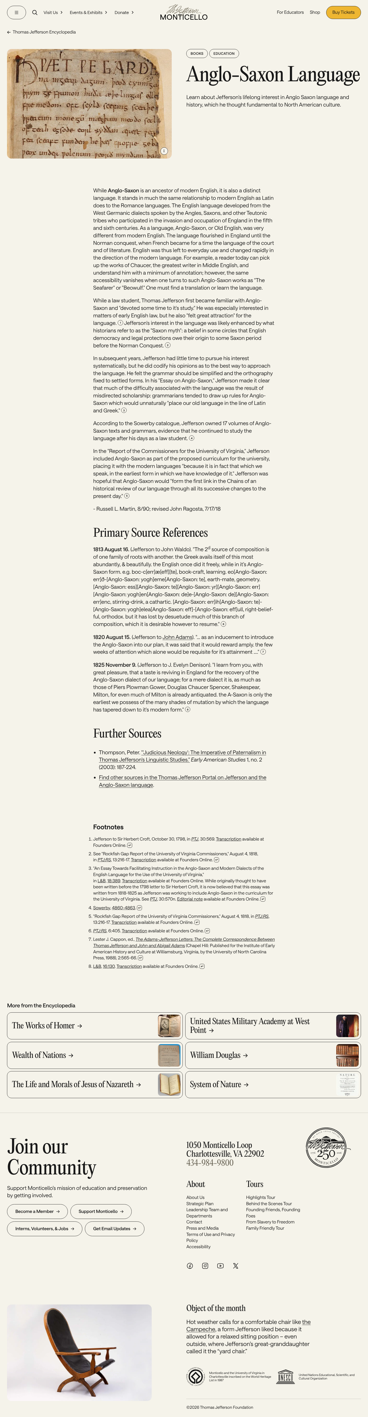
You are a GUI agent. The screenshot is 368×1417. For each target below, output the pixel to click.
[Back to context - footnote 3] (262, 899)
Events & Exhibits (86, 12)
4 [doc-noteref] (191, 438)
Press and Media (202, 1228)
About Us (195, 1197)
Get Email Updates (111, 1228)
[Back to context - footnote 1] (129, 845)
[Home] (184, 12)
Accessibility (198, 1246)
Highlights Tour (260, 1197)
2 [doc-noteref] (167, 345)
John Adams (177, 637)
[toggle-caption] (164, 151)
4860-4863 (123, 907)
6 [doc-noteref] (223, 623)
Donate (122, 12)
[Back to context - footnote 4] (139, 907)
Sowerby (101, 907)
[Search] (35, 12)
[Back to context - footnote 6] (207, 930)
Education (224, 53)
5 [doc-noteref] (127, 495)
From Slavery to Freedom (270, 1221)
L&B (102, 880)
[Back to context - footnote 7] (140, 957)
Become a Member (34, 1211)
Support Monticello (98, 1211)
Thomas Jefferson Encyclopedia (44, 32)
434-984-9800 (210, 1163)
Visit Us (51, 12)
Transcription (228, 839)
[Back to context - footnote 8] (202, 966)
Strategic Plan (199, 1203)
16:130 (109, 966)
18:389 (113, 880)
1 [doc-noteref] (120, 322)
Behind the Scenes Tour (269, 1203)
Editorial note (190, 899)
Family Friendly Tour (265, 1228)
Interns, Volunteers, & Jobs (41, 1228)
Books (197, 53)
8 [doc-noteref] (188, 709)
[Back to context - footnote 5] (197, 922)
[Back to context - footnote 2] (216, 859)
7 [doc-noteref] (263, 651)
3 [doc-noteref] (124, 410)
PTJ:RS (104, 859)
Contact (194, 1221)
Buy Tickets (343, 12)
